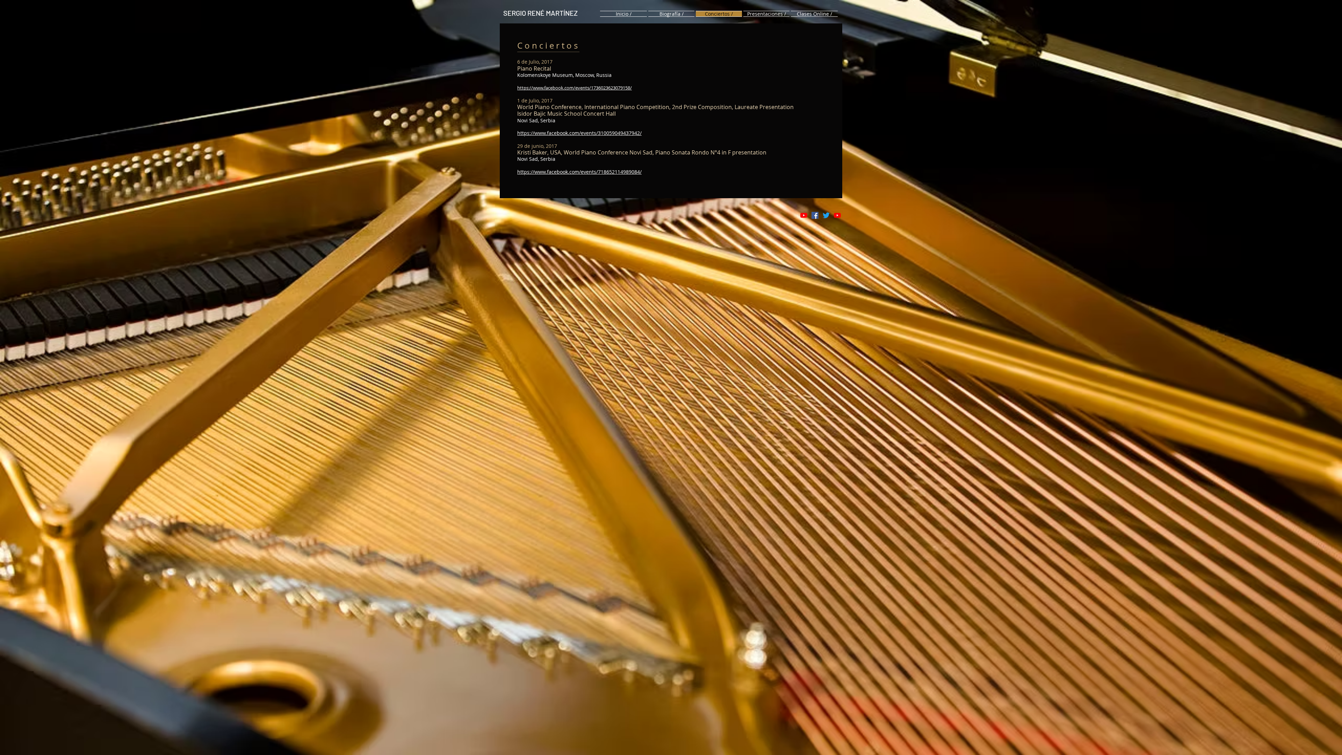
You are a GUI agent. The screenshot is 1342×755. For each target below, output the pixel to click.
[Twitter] (826, 215)
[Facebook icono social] (814, 215)
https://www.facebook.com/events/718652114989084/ (579, 171)
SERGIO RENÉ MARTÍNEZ (540, 13)
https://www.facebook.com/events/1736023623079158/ (574, 88)
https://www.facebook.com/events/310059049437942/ (579, 133)
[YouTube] (803, 215)
